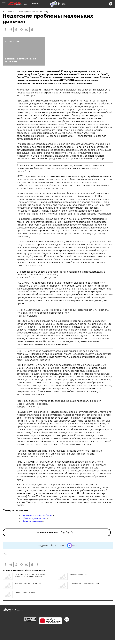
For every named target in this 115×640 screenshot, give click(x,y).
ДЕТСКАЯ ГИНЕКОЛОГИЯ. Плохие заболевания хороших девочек (30, 575)
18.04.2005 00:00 (10, 11)
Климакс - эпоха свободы (37, 515)
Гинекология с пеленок (25, 592)
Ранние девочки (32, 521)
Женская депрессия (34, 518)
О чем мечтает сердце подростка (84, 583)
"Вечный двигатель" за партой (28, 583)
